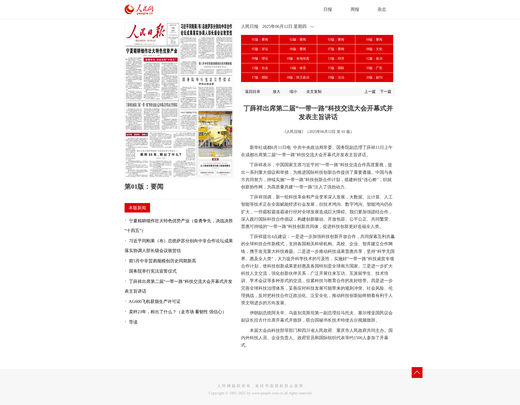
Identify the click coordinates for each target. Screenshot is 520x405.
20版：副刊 (374, 77)
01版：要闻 (260, 39)
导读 (133, 322)
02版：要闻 (298, 39)
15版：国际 (336, 68)
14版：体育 (298, 68)
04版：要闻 (374, 39)
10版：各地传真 (298, 58)
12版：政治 (374, 58)
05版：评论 (260, 49)
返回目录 (252, 92)
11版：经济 (336, 58)
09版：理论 (260, 58)
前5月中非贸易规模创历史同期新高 (162, 261)
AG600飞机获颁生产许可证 (155, 301)
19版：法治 (336, 77)
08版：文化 (374, 49)
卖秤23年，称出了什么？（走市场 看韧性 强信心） (177, 311)
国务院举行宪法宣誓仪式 (153, 271)
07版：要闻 (336, 49)
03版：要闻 (336, 39)
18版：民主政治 (298, 77)
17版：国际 (260, 77)
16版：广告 (374, 68)
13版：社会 (260, 68)
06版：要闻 (298, 49)
